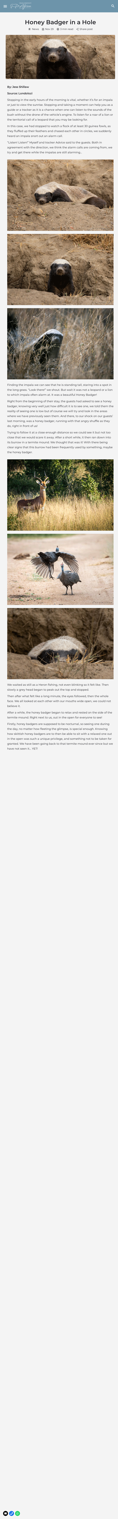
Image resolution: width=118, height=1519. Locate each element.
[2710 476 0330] (11, 1513)
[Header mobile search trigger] (113, 6)
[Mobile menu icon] (5, 6)
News (35, 29)
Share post (86, 29)
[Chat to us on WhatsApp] (17, 1513)
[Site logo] (21, 6)
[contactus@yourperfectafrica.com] (5, 1513)
